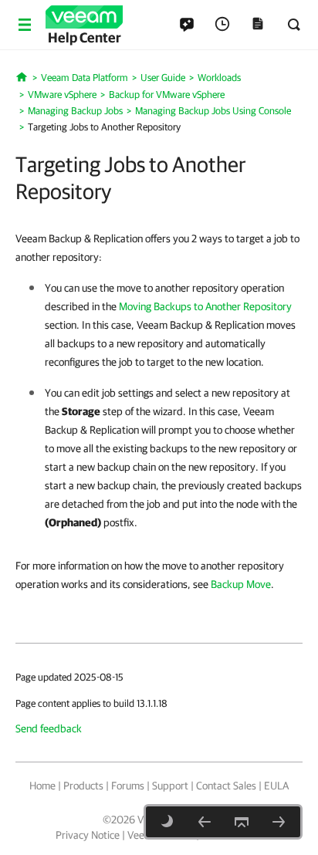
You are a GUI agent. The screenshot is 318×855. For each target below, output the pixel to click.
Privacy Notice (88, 835)
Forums (127, 785)
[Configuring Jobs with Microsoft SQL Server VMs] (204, 822)
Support (170, 785)
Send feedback (48, 728)
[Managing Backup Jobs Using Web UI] (278, 822)
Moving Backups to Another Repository (205, 306)
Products (83, 785)
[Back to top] (241, 822)
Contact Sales (226, 785)
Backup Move (241, 584)
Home (42, 785)
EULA (276, 785)
